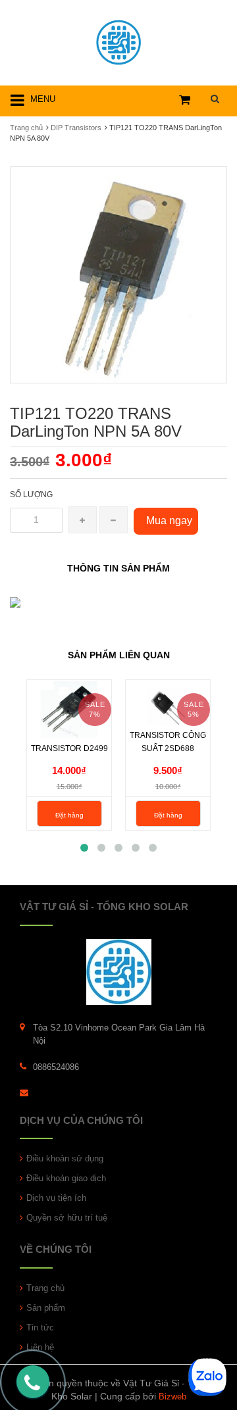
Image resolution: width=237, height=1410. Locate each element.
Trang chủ (26, 128)
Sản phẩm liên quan (119, 655)
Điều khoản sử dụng (64, 1158)
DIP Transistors (76, 128)
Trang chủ (45, 1288)
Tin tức (40, 1327)
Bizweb (172, 1396)
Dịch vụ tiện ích (56, 1198)
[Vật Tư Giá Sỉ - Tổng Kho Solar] (118, 40)
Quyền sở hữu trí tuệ (66, 1218)
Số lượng (31, 494)
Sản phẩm (45, 1308)
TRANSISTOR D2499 (69, 748)
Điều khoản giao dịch (66, 1178)
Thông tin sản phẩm (118, 568)
